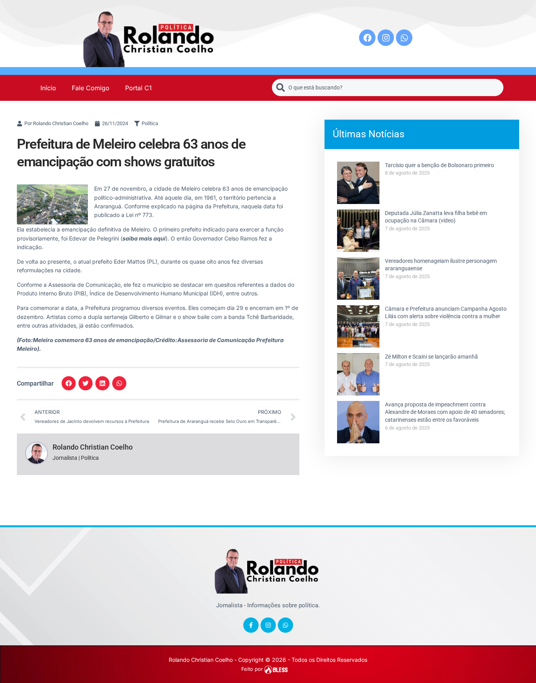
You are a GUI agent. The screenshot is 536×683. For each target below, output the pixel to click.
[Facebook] (367, 37)
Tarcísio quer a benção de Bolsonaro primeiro (439, 165)
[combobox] (387, 87)
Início (48, 88)
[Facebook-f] (251, 625)
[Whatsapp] (404, 37)
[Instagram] (385, 37)
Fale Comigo (90, 88)
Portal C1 (138, 88)
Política (150, 123)
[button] (69, 383)
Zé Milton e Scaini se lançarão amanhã (431, 356)
